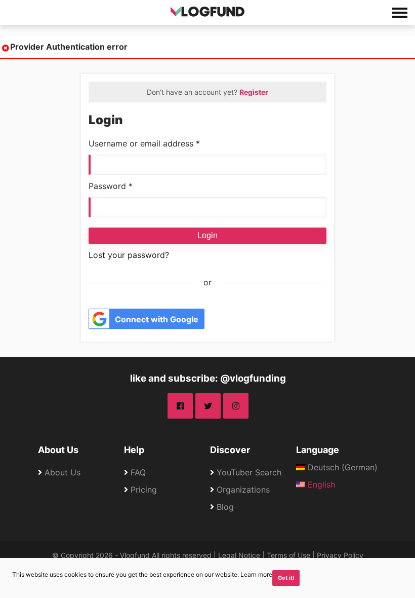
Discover (230, 449)
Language (317, 449)
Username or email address (144, 143)
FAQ (138, 472)
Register (253, 92)
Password (111, 186)
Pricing (144, 489)
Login (207, 235)
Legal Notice (239, 555)
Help (134, 449)
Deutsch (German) (341, 467)
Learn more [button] (256, 574)
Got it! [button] (286, 578)
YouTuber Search (249, 472)
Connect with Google (156, 319)
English (320, 484)
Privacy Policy (340, 555)
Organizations (243, 489)
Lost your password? (129, 255)
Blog (225, 507)
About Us (58, 449)
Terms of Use (288, 555)
